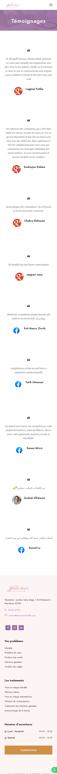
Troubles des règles (14, 666)
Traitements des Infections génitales (21, 706)
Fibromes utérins (12, 692)
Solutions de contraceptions (17, 701)
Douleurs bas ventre (14, 657)
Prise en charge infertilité (16, 687)
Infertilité (8, 648)
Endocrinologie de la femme (17, 710)
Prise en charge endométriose (18, 696)
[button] (54, 770)
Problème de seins (13, 652)
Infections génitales (13, 662)
